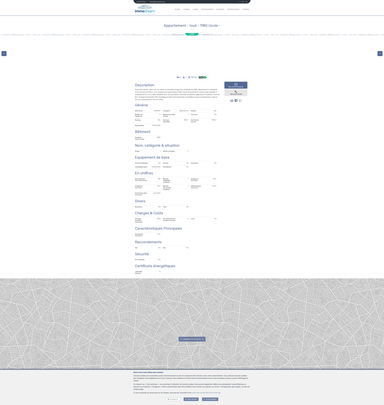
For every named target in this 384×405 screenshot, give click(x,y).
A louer (195, 9)
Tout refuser (192, 399)
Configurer (174, 399)
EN (243, 2)
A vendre (186, 9)
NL (247, 2)
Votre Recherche (207, 9)
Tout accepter (211, 399)
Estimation (220, 9)
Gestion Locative (233, 9)
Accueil (177, 9)
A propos (245, 9)
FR (239, 2)
